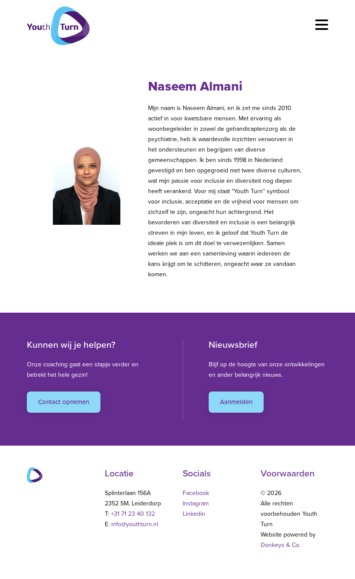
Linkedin (194, 513)
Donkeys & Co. (280, 545)
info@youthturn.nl (134, 524)
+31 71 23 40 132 (133, 513)
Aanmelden (236, 402)
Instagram (196, 503)
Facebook (196, 493)
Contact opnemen (63, 402)
